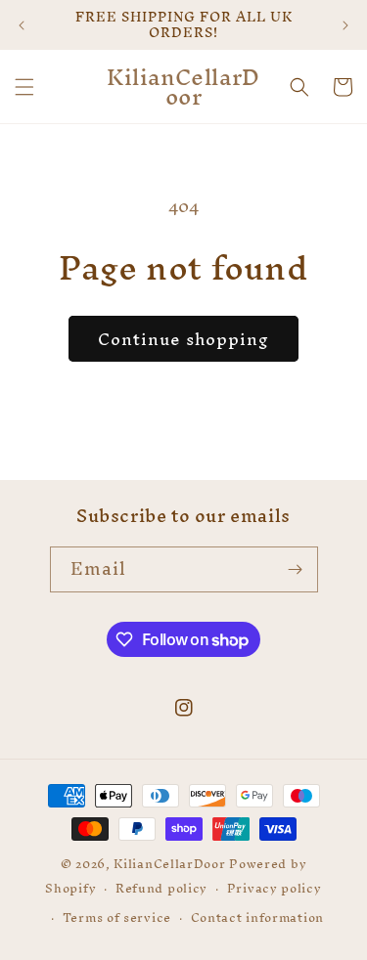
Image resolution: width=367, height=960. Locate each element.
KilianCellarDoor (169, 864)
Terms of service (117, 917)
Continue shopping (183, 339)
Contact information (257, 917)
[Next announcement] (345, 25)
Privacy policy (274, 888)
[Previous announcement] (21, 25)
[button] (24, 87)
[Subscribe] (295, 569)
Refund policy (161, 888)
